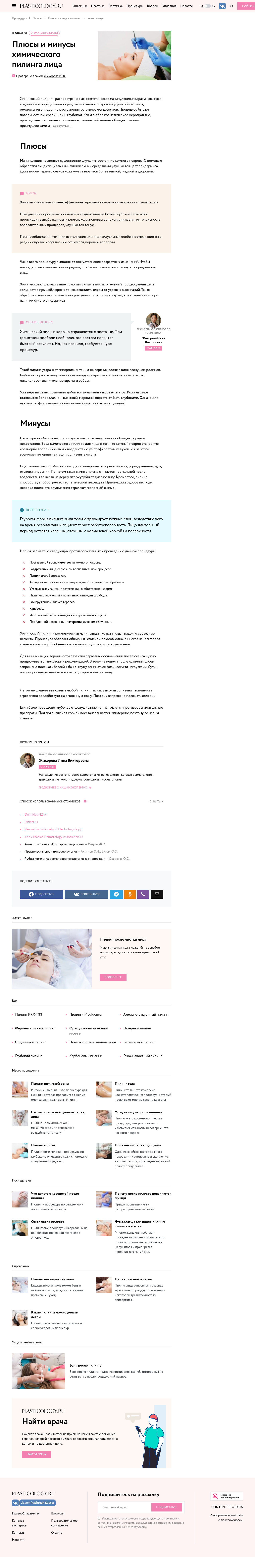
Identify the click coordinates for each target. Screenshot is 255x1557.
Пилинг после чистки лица (123, 939)
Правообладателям (25, 1513)
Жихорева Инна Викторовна (153, 341)
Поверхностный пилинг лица (92, 1042)
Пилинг (37, 18)
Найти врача (36, 1454)
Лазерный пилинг (137, 1028)
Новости (18, 1540)
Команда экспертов (19, 1523)
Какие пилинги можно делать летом (54, 1315)
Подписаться (166, 1507)
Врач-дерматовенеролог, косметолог (153, 331)
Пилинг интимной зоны (50, 1083)
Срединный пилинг (30, 1042)
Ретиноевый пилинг (139, 1042)
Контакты (18, 1532)
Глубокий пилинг (28, 1055)
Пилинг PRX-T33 (28, 1014)
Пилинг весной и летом (133, 1279)
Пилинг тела (125, 1083)
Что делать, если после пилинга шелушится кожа (140, 1224)
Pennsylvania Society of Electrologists (51, 829)
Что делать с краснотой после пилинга (55, 1196)
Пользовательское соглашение (64, 1523)
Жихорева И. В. (55, 76)
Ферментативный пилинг (35, 1028)
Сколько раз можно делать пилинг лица (58, 1114)
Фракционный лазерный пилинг (88, 1031)
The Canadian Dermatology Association (52, 837)
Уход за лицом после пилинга (138, 1112)
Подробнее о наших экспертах (63, 787)
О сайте (56, 1532)
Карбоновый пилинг (85, 1055)
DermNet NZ (34, 814)
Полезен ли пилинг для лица (138, 1145)
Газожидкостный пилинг (142, 1055)
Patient (29, 822)
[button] (14, 6)
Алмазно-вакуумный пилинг (145, 1014)
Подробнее (113, 977)
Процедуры (19, 18)
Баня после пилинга (85, 1365)
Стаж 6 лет (153, 348)
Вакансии (58, 1513)
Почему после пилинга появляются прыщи (143, 1196)
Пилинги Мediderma (85, 1014)
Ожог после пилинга (47, 1221)
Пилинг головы (43, 1145)
